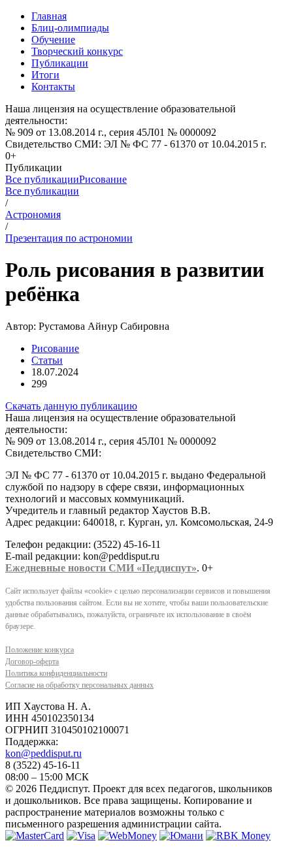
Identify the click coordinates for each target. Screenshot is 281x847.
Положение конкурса (39, 649)
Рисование (103, 179)
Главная (49, 16)
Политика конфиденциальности (56, 673)
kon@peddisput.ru (43, 753)
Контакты (53, 86)
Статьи (47, 360)
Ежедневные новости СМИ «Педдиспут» (101, 567)
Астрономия (33, 214)
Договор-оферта (32, 661)
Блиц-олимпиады (70, 27)
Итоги (45, 74)
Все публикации (42, 179)
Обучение (53, 39)
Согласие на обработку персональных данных (79, 685)
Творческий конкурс (77, 51)
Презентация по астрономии (69, 238)
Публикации (59, 63)
